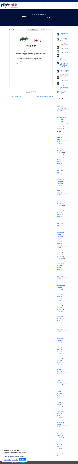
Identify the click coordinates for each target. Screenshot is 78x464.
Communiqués (42, 14)
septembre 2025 (60, 157)
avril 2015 (59, 415)
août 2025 (59, 159)
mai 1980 (58, 450)
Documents (47, 5)
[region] (14, 455)
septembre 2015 (60, 411)
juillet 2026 (59, 134)
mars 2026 (59, 143)
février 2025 (59, 172)
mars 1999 (59, 446)
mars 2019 (59, 329)
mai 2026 (58, 139)
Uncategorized (59, 126)
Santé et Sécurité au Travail (62, 123)
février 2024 (59, 199)
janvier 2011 (59, 431)
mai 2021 (58, 271)
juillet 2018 (59, 347)
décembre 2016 (60, 384)
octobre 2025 (59, 154)
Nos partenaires (69, 5)
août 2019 (59, 318)
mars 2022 (59, 249)
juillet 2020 (59, 294)
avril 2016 (59, 402)
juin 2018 (58, 349)
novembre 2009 (60, 435)
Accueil (29, 5)
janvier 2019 (59, 333)
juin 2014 (58, 428)
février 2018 (59, 358)
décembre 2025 (60, 150)
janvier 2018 (59, 360)
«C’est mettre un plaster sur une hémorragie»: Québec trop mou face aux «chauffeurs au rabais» (64, 85)
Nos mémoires (59, 115)
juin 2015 (58, 413)
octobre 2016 (59, 389)
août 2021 (59, 265)
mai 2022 (58, 245)
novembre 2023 (60, 205)
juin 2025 (58, 163)
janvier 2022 (59, 254)
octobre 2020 (59, 287)
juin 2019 (58, 322)
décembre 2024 (60, 176)
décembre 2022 (60, 230)
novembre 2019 (60, 311)
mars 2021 (59, 276)
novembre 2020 (60, 285)
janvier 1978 (59, 453)
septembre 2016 (60, 391)
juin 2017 (58, 371)
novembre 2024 (60, 179)
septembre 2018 (60, 342)
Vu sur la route (59, 128)
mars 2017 (59, 378)
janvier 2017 (59, 382)
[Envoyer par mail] (31, 92)
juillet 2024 (59, 187)
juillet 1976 (59, 455)
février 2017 (59, 380)
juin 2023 (58, 216)
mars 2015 (59, 417)
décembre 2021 (60, 256)
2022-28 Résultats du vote (16, 96)
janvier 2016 (59, 408)
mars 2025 (59, 170)
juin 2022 (58, 243)
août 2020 (59, 291)
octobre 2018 (59, 340)
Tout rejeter (15, 459)
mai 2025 (58, 165)
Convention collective (61, 108)
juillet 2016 (59, 395)
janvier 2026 (59, 148)
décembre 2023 (60, 203)
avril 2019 (59, 327)
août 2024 (59, 185)
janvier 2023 (59, 227)
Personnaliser (7, 459)
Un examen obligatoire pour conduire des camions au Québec (64, 71)
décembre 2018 (60, 336)
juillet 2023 (59, 214)
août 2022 (59, 238)
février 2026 (59, 146)
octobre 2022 (59, 234)
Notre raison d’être (60, 119)
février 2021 (59, 278)
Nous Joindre (73, 0)
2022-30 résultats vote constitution (44, 96)
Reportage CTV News (64, 50)
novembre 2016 (60, 386)
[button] (76, 5)
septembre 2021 (60, 263)
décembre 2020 (60, 283)
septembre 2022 (60, 236)
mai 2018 (58, 351)
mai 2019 (58, 324)
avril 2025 (59, 168)
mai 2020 (58, 298)
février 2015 (59, 420)
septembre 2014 (60, 424)
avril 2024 (59, 194)
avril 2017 (59, 375)
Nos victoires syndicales (61, 117)
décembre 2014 (60, 422)
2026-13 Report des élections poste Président (64, 92)
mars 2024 (59, 196)
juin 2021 (58, 269)
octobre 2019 (59, 313)
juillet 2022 (59, 241)
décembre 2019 (60, 309)
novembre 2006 (60, 439)
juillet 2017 (59, 369)
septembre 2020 (60, 289)
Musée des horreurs (56, 5)
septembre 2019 (60, 316)
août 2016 (59, 393)
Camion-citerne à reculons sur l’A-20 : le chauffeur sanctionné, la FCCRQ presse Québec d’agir (64, 41)
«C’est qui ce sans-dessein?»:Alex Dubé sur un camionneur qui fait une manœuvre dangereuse (64, 64)
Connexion (68, 0)
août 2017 (59, 366)
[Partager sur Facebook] (27, 92)
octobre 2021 (59, 260)
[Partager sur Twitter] (29, 92)
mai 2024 (58, 192)
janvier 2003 (59, 442)
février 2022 (59, 252)
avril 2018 (59, 353)
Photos (63, 5)
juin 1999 (58, 444)
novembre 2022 (60, 232)
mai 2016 (58, 400)
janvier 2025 (59, 174)
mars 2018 (59, 355)
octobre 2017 (59, 364)
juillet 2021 (59, 267)
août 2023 (59, 212)
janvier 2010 (59, 433)
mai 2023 (58, 218)
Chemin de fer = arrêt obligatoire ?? (64, 34)
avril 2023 (59, 221)
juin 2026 (58, 137)
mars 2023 (59, 223)
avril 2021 (59, 274)
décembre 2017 (60, 362)
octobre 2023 (59, 207)
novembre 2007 (60, 437)
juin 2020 (58, 296)
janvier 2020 (59, 307)
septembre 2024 (60, 183)
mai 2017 (58, 373)
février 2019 (59, 331)
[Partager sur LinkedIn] (35, 92)
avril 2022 (59, 247)
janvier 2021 (59, 280)
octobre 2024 (59, 181)
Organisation (35, 5)
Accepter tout (22, 459)
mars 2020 (59, 302)
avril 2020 (59, 300)
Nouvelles (42, 5)
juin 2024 (58, 190)
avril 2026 (59, 141)
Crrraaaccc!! (62, 46)
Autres (58, 101)
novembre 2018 (60, 338)
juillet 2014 (59, 426)
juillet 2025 (59, 161)
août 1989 (59, 448)
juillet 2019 (59, 320)
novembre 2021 (60, 258)
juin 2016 (58, 397)
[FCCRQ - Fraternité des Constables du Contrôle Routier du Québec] (11, 5)
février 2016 (59, 406)
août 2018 (59, 344)
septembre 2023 (60, 210)
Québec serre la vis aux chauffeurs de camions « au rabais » (64, 77)
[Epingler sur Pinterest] (33, 92)
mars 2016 (59, 404)
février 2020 (59, 305)
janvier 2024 (59, 201)
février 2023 (59, 225)
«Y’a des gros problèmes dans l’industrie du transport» (63, 56)
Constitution (59, 106)
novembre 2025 (60, 152)
